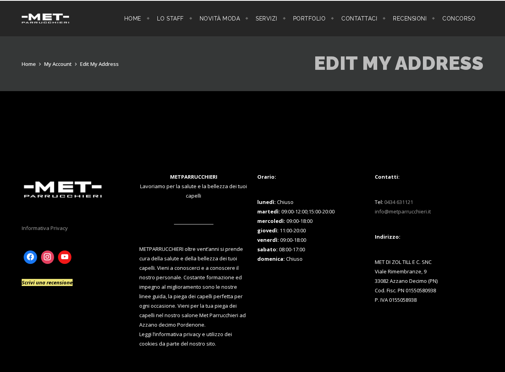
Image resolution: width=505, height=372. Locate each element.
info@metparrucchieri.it (403, 211)
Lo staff (170, 18)
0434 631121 (398, 202)
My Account (58, 63)
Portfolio (309, 18)
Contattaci (359, 18)
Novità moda (220, 18)
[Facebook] (30, 257)
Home (132, 18)
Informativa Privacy (45, 228)
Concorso (458, 18)
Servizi (266, 18)
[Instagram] (47, 257)
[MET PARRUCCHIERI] (45, 18)
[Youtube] (64, 257)
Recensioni (409, 18)
